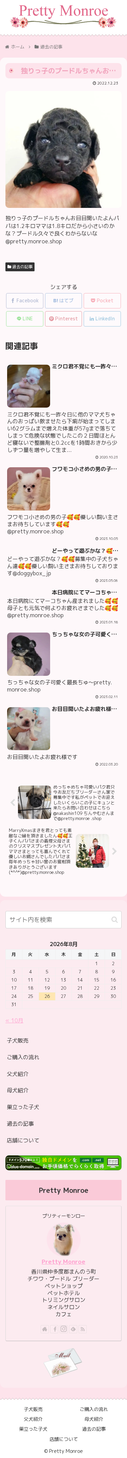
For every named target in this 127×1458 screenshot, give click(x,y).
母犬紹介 (17, 1090)
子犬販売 (17, 1040)
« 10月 (14, 1020)
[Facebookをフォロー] (54, 1329)
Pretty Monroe (63, 1261)
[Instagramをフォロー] (64, 1329)
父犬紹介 (17, 1074)
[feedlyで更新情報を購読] (73, 1329)
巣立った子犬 (23, 1107)
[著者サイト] (45, 1329)
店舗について (23, 1140)
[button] (115, 920)
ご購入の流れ (23, 1057)
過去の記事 (22, 267)
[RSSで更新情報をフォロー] (83, 1329)
